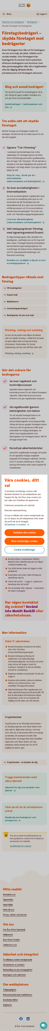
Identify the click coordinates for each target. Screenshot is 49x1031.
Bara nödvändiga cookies (24, 541)
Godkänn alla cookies (24, 532)
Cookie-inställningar (24, 549)
